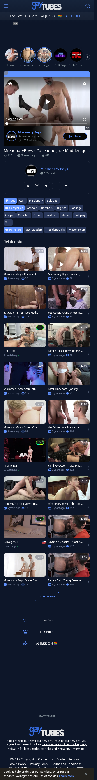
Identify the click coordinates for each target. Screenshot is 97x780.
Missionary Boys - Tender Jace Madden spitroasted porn (65, 274)
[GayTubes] (47, 6)
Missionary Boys (29, 132)
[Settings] (84, 83)
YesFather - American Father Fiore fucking (21, 389)
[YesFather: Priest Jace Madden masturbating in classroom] (25, 303)
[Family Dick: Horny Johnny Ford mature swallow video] (69, 341)
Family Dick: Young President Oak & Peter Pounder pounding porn (65, 580)
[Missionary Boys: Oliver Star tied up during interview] (25, 571)
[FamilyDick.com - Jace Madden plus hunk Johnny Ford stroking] (69, 456)
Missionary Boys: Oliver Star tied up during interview (21, 580)
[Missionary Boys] (11, 136)
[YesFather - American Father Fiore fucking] (25, 380)
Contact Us (45, 759)
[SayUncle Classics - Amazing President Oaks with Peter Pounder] (69, 533)
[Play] (47, 102)
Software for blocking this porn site (30, 749)
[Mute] (9, 83)
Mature (66, 215)
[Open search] (88, 6)
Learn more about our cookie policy (64, 744)
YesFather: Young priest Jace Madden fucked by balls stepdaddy (65, 312)
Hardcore (51, 215)
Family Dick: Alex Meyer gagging (21, 503)
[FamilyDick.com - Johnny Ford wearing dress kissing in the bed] (69, 380)
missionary (36, 200)
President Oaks (55, 230)
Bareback (47, 208)
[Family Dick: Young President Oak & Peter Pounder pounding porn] (69, 571)
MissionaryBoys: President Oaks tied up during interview (21, 274)
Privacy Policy (39, 764)
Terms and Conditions (66, 764)
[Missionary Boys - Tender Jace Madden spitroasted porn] (69, 265)
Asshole (32, 208)
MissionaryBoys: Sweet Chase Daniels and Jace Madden (21, 427)
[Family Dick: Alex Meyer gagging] (25, 494)
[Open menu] (6, 6)
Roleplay (80, 215)
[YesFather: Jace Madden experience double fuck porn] (69, 418)
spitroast (52, 200)
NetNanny (64, 749)
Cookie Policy (17, 764)
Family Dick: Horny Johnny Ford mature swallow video (65, 350)
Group (37, 215)
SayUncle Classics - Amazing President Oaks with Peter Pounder (65, 542)
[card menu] (44, 276)
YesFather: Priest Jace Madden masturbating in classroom (21, 312)
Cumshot (23, 215)
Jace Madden (33, 230)
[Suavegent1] (25, 533)
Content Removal (68, 759)
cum (22, 200)
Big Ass (61, 208)
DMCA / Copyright (22, 759)
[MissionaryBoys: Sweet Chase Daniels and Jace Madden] (25, 418)
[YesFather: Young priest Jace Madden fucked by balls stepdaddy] (69, 303)
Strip (8, 222)
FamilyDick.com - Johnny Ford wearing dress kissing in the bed (65, 389)
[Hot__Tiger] (25, 341)
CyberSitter (79, 749)
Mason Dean (77, 230)
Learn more (67, 776)
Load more (47, 596)
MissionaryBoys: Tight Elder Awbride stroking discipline (65, 503)
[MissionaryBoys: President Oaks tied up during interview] (25, 265)
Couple (9, 215)
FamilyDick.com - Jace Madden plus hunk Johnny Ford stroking (65, 465)
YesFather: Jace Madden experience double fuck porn (65, 427)
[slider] (47, 123)
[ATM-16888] (25, 456)
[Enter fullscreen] (84, 119)
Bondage (76, 208)
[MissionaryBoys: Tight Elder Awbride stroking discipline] (69, 494)
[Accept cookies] (86, 774)
